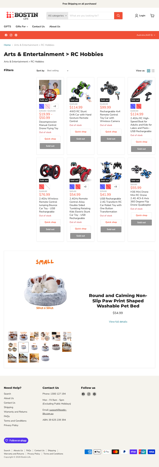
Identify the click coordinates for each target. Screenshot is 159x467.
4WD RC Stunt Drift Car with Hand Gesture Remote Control (80, 116)
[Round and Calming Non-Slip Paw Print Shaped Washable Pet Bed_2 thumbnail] (67, 347)
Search (7, 393)
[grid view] (148, 71)
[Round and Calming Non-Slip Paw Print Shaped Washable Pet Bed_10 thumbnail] (34, 358)
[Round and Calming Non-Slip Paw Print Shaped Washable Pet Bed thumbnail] (23, 336)
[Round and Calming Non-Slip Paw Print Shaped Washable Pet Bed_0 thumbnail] (56, 347)
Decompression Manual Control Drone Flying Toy (48, 125)
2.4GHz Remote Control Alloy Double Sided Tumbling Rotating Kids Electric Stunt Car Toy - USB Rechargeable (80, 208)
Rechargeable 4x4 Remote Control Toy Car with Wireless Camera (110, 116)
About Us (54, 26)
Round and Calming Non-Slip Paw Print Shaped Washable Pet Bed (118, 301)
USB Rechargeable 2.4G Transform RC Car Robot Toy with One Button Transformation (111, 205)
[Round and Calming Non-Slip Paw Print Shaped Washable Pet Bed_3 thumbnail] (13, 358)
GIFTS (7, 26)
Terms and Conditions (15, 420)
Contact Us (38, 26)
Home (7, 45)
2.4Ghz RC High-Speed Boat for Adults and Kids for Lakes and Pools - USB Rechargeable (141, 125)
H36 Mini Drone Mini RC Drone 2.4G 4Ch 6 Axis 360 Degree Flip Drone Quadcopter (140, 198)
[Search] (118, 15)
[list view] (153, 71)
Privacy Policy (11, 425)
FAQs (7, 416)
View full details (118, 321)
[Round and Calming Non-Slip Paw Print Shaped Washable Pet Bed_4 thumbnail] (23, 358)
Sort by (40, 70)
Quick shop (50, 138)
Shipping (8, 407)
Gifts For (21, 26)
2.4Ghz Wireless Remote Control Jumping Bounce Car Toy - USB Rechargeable (48, 205)
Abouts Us (18, 450)
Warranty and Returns (15, 411)
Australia (145, 35)
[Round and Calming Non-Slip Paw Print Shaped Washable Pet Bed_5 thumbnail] (13, 336)
